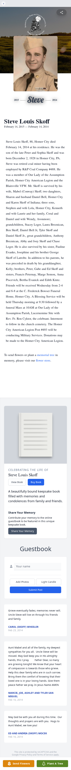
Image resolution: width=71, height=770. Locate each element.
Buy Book (36, 482)
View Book (17, 482)
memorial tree (45, 355)
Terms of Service (45, 754)
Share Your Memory (22, 531)
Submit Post (35, 589)
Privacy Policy (25, 754)
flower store (43, 360)
